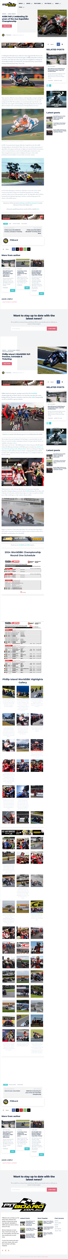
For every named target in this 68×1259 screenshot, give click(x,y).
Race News (24, 223)
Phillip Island (16, 223)
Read (12, 290)
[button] (63, 10)
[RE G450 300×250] (56, 99)
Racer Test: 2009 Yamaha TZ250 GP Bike (48, 1233)
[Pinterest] (21, 249)
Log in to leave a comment (9, 302)
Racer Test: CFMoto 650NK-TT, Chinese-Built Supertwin (48, 1222)
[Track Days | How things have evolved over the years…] (23, 263)
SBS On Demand (32, 203)
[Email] (28, 249)
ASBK (10, 223)
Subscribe (51, 328)
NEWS (4, 13)
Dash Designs (45, 1256)
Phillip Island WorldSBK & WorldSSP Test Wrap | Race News (33, 231)
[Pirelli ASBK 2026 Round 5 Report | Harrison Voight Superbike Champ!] (37, 263)
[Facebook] (13, 249)
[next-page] (50, 85)
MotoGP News (51, 66)
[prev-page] (47, 85)
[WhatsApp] (25, 249)
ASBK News (12, 13)
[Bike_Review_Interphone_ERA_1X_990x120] (23, 45)
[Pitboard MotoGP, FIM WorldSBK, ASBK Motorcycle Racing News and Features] (9, 4)
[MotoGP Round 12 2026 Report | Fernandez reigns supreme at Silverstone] (8, 263)
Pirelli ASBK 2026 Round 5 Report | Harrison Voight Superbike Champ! (37, 272)
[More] (62, 44)
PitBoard (8, 35)
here (38, 209)
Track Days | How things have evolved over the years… (22, 272)
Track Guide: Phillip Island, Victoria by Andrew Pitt (48, 1228)
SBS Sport (22, 203)
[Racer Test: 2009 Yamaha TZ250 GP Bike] (40, 1234)
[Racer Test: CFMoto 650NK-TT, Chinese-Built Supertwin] (40, 1223)
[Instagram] (5, 1250)
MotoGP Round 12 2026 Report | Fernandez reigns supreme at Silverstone (8, 273)
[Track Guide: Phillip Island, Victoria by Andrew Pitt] (40, 1228)
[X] (17, 249)
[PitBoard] (3, 35)
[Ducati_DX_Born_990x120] (23, 217)
